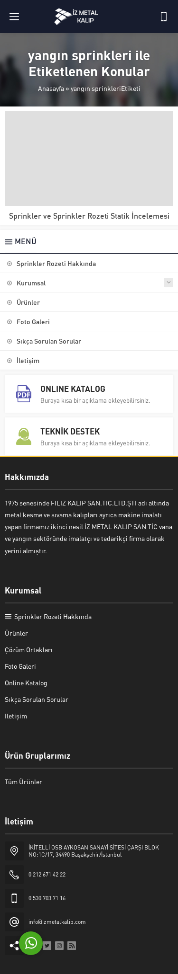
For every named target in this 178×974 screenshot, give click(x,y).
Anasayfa (51, 88)
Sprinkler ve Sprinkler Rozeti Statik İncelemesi (89, 216)
